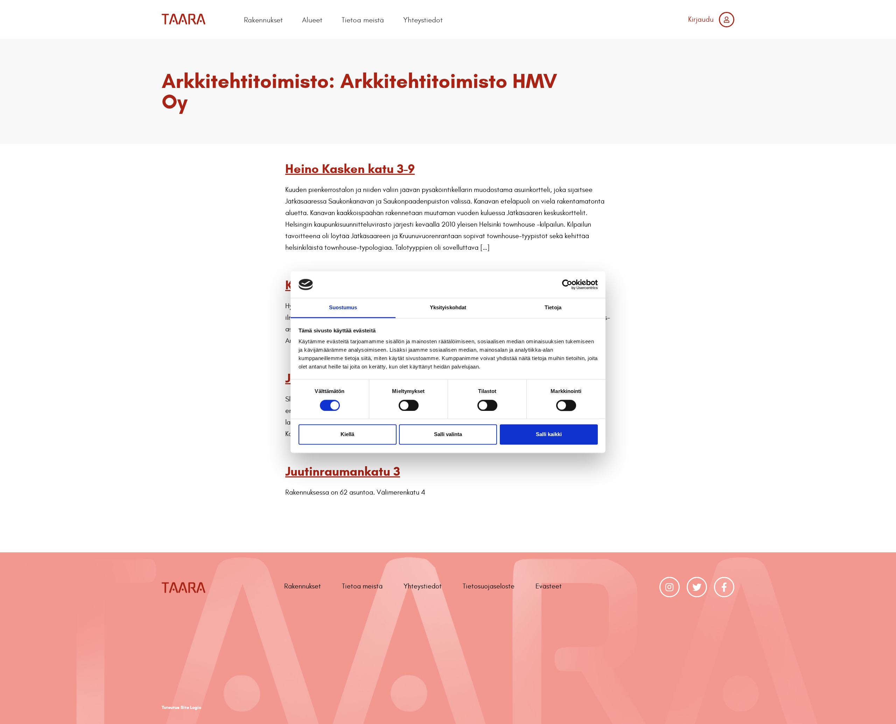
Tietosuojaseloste (488, 586)
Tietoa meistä (363, 20)
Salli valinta (448, 434)
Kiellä (347, 434)
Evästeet (549, 586)
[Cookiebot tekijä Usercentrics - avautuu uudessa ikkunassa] (567, 284)
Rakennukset (263, 20)
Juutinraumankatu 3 (342, 471)
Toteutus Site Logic (181, 707)
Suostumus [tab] (343, 308)
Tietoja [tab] (553, 308)
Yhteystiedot (423, 20)
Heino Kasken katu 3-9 (350, 169)
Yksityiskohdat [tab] (448, 308)
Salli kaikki (549, 434)
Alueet (312, 20)
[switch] (409, 405)
